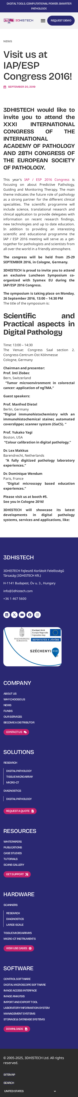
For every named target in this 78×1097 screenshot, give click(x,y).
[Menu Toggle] (43, 20)
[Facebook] (29, 614)
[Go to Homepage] (18, 20)
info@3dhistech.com (18, 591)
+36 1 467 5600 (14, 598)
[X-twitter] (14, 614)
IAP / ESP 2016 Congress (46, 179)
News (7, 41)
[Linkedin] (6, 614)
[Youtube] (22, 614)
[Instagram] (37, 614)
